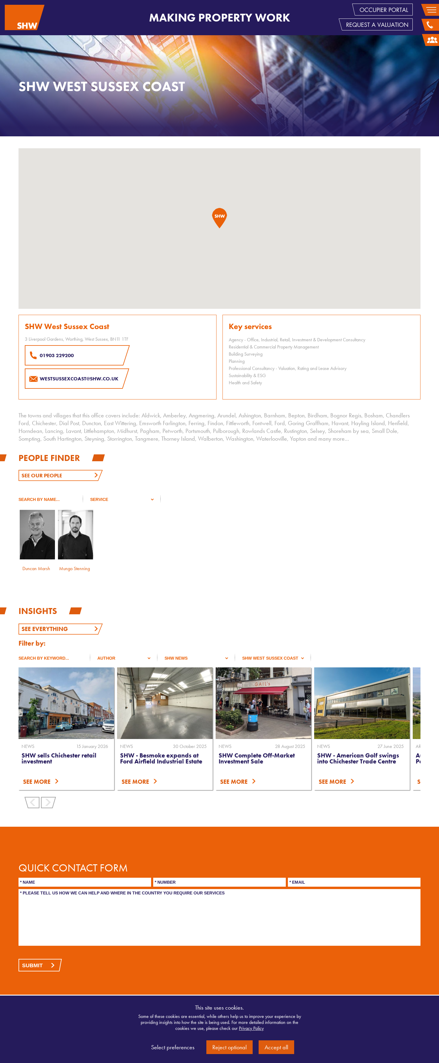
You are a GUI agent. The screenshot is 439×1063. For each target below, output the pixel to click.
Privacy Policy (251, 1028)
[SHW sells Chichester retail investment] (66, 703)
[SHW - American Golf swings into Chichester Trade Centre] (362, 703)
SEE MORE (36, 782)
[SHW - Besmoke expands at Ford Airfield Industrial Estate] (165, 703)
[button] (219, 218)
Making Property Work (219, 17)
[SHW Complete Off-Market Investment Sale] (263, 703)
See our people (42, 475)
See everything (45, 629)
